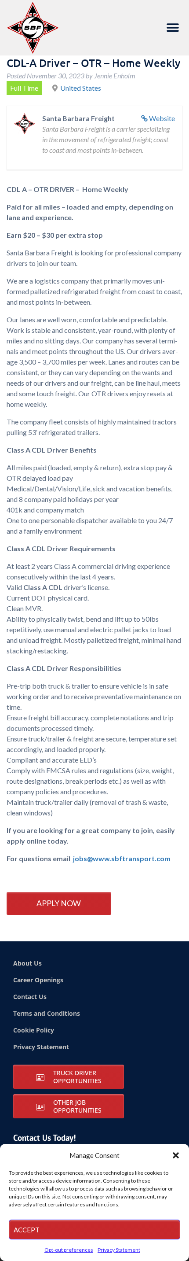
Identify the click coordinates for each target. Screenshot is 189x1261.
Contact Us (30, 996)
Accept (27, 1230)
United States (80, 88)
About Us (27, 963)
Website (162, 118)
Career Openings (38, 980)
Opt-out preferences (68, 1249)
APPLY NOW (58, 903)
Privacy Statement (119, 1249)
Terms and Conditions (46, 1013)
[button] (175, 1155)
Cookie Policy (33, 1030)
